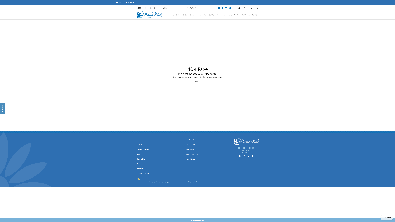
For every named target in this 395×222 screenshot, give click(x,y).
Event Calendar (190, 159)
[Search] (239, 8)
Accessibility (140, 168)
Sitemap (188, 164)
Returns (139, 154)
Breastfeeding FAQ (191, 149)
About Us (140, 140)
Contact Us (140, 145)
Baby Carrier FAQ (191, 145)
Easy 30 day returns (166, 8)
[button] (197, 220)
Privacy (139, 164)
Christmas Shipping (143, 173)
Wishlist (131, 2)
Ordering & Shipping (143, 149)
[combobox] (197, 81)
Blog (121, 2)
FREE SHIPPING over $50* (149, 8)
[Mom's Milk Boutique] (150, 14)
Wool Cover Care (191, 140)
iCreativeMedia (192, 182)
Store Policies (141, 159)
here (204, 77)
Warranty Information (192, 154)
